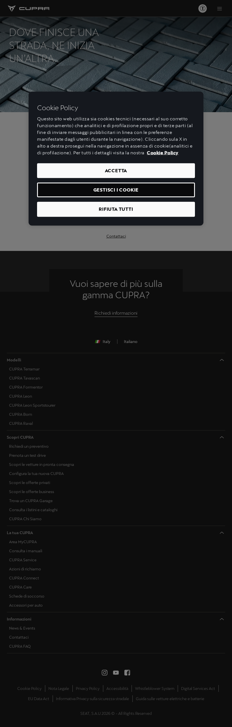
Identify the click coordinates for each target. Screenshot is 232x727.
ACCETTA (116, 170)
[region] (116, 159)
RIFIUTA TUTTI (116, 209)
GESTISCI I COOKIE (116, 190)
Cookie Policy (163, 152)
